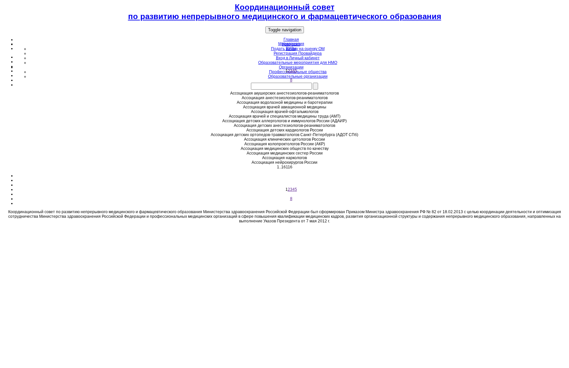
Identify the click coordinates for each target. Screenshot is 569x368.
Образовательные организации (298, 76)
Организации (291, 67)
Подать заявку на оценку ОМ (298, 48)
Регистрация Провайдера (298, 53)
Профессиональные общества (298, 72)
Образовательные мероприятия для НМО (297, 62)
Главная (291, 39)
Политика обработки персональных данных (284, 229)
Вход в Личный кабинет (298, 58)
